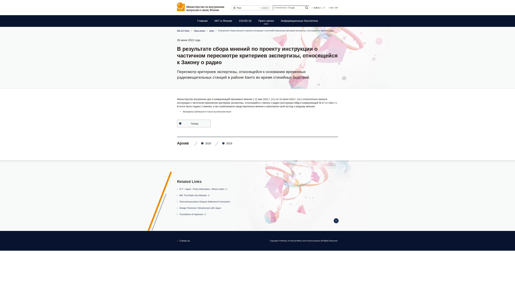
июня (211, 31)
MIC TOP (334, 8)
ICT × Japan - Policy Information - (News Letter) (202, 189)
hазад (194, 123)
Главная (202, 20)
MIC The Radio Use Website (193, 195)
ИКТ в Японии (223, 20)
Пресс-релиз (266, 20)
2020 (208, 143)
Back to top (336, 220)
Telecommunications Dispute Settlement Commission (204, 202)
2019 (229, 143)
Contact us (185, 241)
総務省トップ (319, 8)
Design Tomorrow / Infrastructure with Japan (200, 208)
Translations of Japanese (191, 214)
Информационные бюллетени (299, 20)
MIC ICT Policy (183, 31)
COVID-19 (245, 20)
